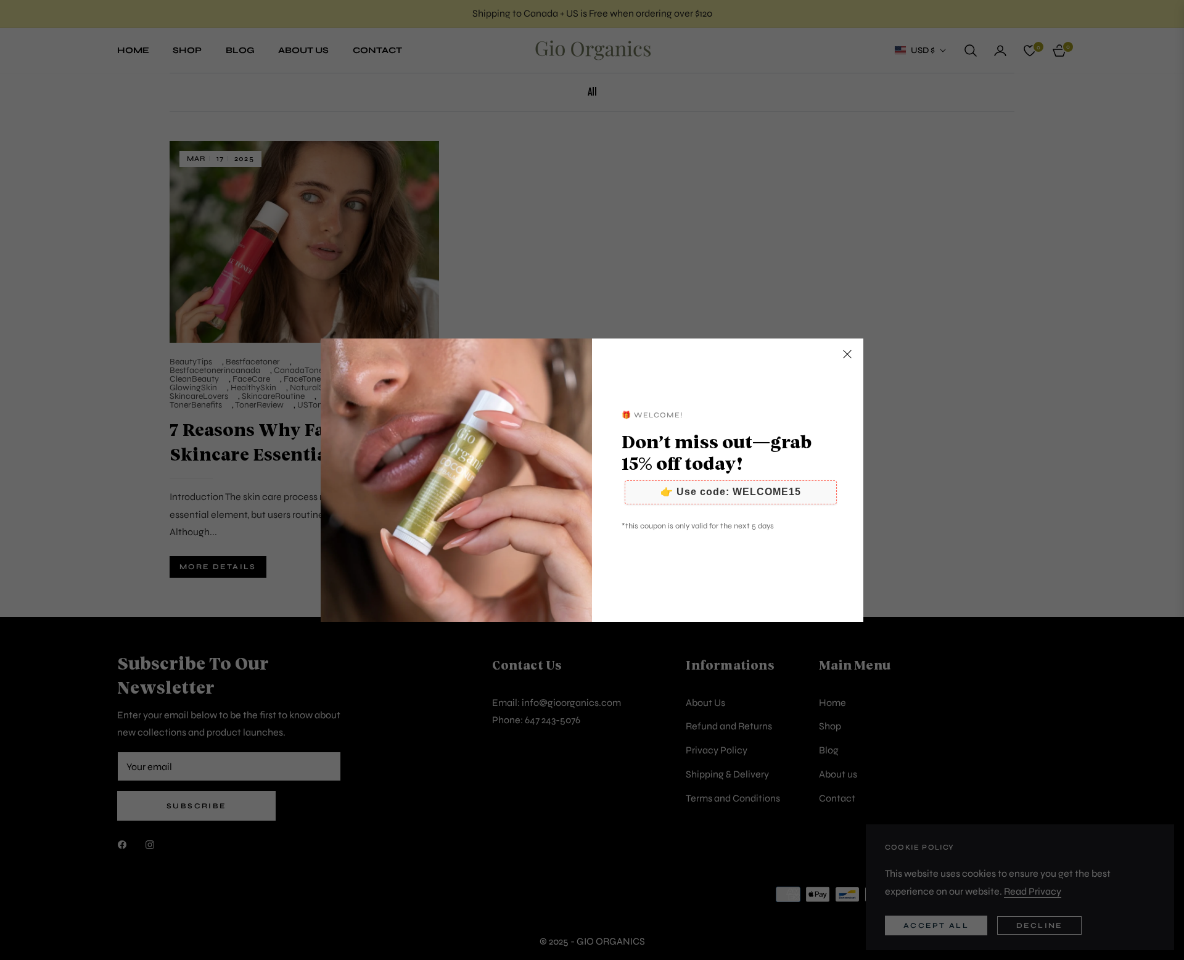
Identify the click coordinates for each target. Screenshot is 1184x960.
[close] (847, 354)
